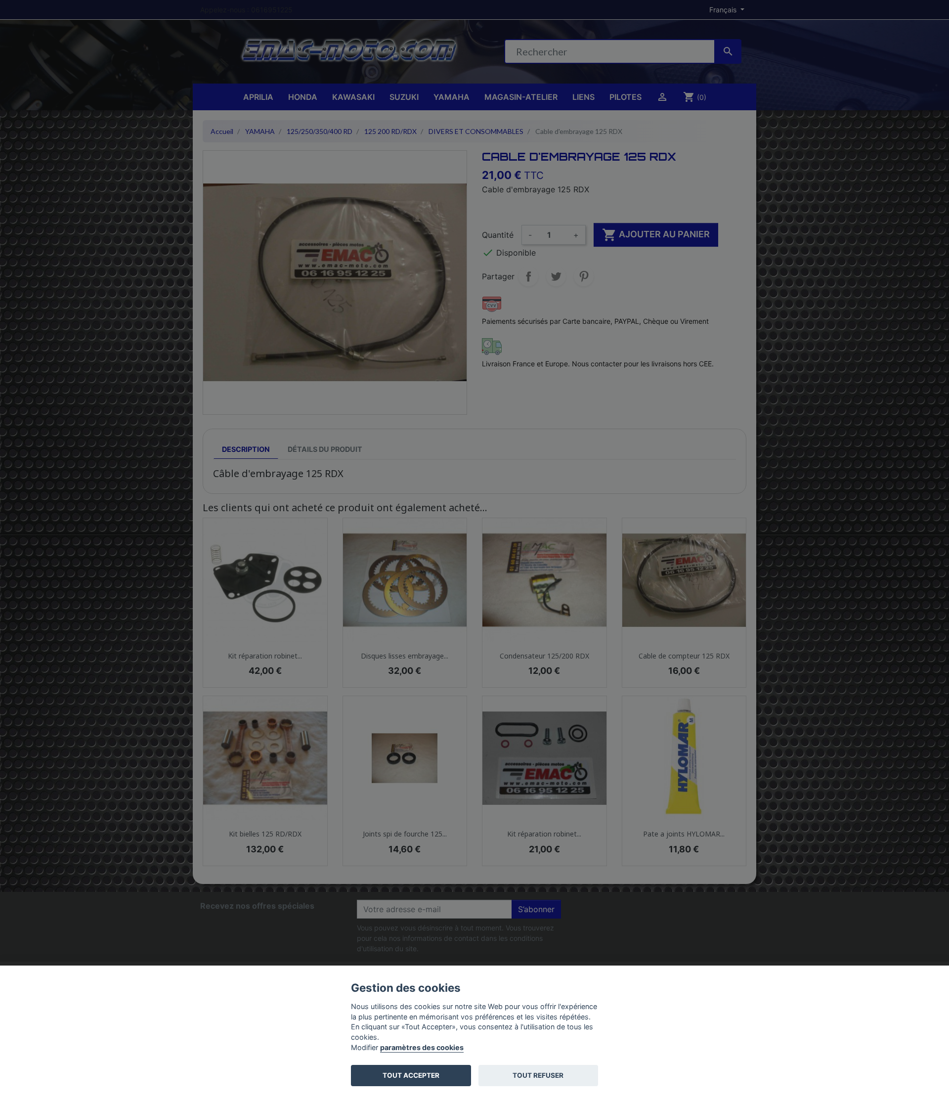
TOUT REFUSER (538, 1075)
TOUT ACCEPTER (411, 1075)
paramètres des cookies (422, 1047)
